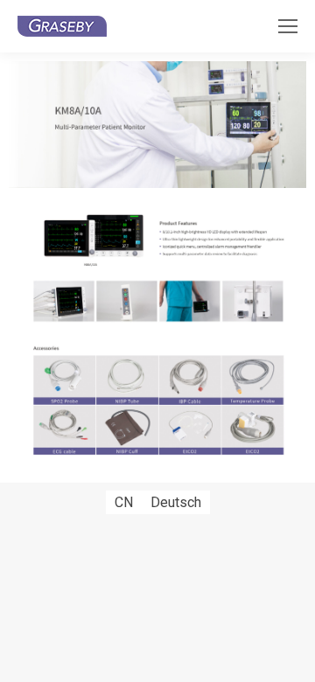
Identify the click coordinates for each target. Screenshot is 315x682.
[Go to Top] (288, 655)
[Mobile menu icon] (288, 26)
